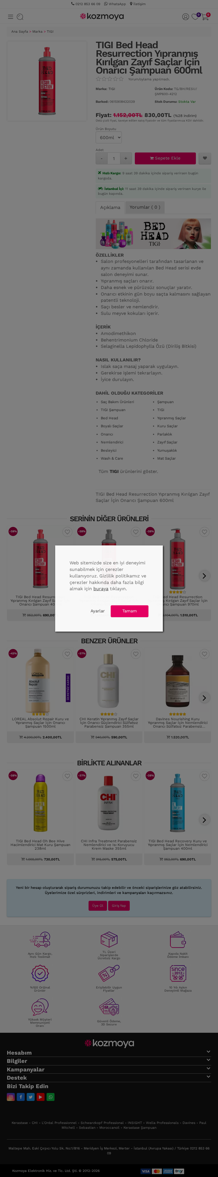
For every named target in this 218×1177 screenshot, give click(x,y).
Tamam (129, 610)
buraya (100, 588)
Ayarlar (98, 610)
